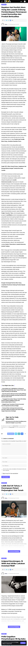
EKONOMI (4, 4)
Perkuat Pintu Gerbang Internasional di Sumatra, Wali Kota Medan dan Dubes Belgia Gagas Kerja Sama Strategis (12, 409)
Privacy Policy (11, 427)
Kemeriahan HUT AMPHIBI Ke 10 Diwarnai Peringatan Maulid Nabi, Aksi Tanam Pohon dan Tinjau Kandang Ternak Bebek (13, 390)
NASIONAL (4, 482)
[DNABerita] (8, 1)
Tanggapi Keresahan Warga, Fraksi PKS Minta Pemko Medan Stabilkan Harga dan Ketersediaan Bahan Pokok (13, 400)
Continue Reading (14, 551)
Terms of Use (9, 643)
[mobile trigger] (2, 1)
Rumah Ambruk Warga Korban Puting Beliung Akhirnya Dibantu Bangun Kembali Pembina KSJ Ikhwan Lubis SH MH (13, 395)
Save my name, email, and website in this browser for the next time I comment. (14, 470)
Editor (6, 24)
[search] (19, 1)
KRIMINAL (4, 558)
